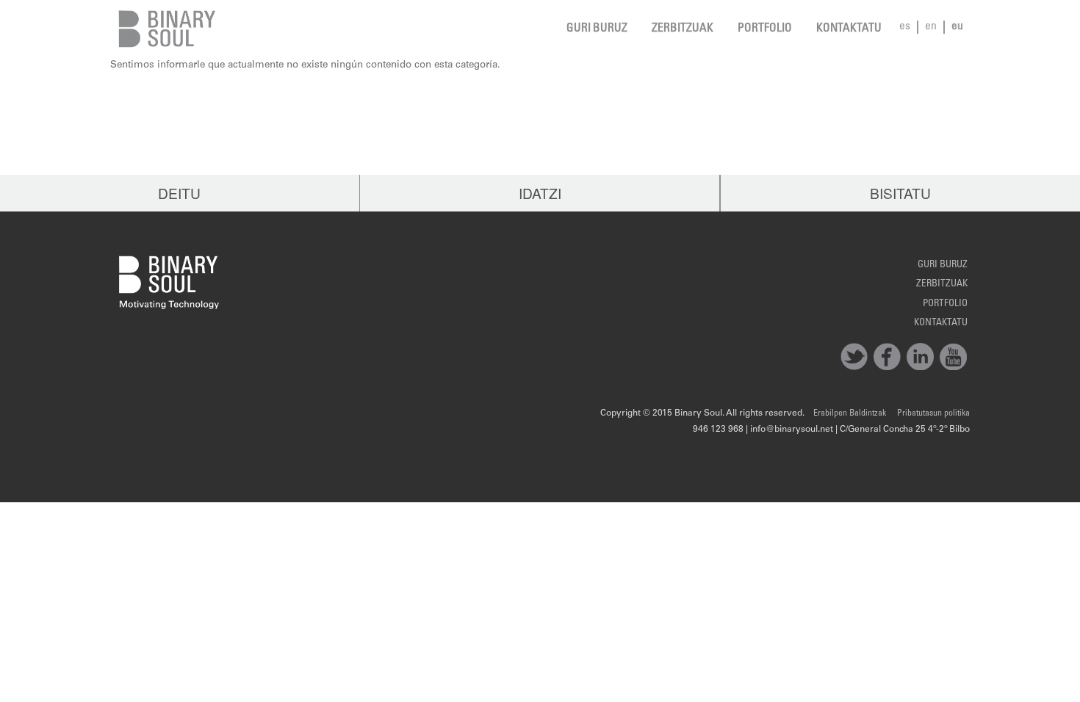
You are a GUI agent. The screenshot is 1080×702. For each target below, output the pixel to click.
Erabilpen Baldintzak (849, 413)
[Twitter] (854, 356)
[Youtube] (953, 356)
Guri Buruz (596, 29)
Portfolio (765, 29)
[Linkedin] (920, 356)
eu (957, 26)
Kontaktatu (849, 29)
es (904, 26)
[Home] (163, 29)
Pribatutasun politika (933, 413)
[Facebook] (887, 356)
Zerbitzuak (682, 29)
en (931, 26)
